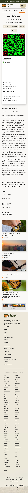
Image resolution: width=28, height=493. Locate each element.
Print (14, 30)
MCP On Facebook (9, 348)
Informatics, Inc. (14, 481)
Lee (15, 427)
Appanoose (17, 377)
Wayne (5, 464)
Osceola (17, 443)
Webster (17, 464)
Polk (5, 449)
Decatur (6, 400)
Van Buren (6, 460)
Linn (5, 429)
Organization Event (12, 484)
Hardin (16, 414)
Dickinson (17, 402)
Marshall (5, 237)
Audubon (6, 379)
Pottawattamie (18, 449)
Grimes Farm (10, 22)
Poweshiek (6, 450)
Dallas (5, 398)
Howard (6, 418)
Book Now (7, 10)
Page (5, 445)
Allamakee (6, 377)
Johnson (17, 423)
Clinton (5, 396)
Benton (16, 379)
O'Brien (5, 443)
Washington (17, 462)
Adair (5, 375)
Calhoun (6, 387)
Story (5, 456)
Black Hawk (7, 381)
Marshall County (18, 22)
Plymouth (6, 447)
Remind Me (14, 26)
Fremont (17, 408)
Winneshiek (17, 466)
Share (22, 26)
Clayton (16, 395)
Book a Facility (7, 354)
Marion (5, 435)
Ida (5, 420)
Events (22, 10)
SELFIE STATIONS (8, 364)
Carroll (16, 387)
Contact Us (7, 346)
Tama (16, 456)
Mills (5, 437)
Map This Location (9, 91)
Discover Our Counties (10, 359)
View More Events (7, 214)
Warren (6, 462)
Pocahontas (18, 447)
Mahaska (17, 433)
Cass (5, 389)
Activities (6, 361)
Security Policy (21, 484)
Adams (16, 375)
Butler (16, 385)
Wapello (17, 460)
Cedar (16, 389)
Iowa (16, 420)
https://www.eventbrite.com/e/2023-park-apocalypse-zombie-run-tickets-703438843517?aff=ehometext (14, 184)
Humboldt (17, 418)
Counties (15, 10)
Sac (5, 452)
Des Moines (7, 402)
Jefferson (6, 423)
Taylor (5, 458)
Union (16, 458)
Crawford (17, 396)
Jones (5, 425)
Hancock (6, 414)
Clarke (16, 393)
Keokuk (16, 425)
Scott (16, 452)
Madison (6, 433)
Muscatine (17, 441)
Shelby (5, 454)
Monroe (16, 439)
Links (5, 335)
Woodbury (6, 468)
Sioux (16, 454)
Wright (5, 470)
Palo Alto (17, 445)
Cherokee (17, 391)
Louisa (16, 429)
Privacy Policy (6, 484)
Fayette (6, 406)
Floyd (16, 406)
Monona (6, 439)
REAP (17, 486)
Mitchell (16, 437)
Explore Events (7, 357)
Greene (6, 410)
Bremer (6, 383)
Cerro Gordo (7, 391)
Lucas (5, 431)
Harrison (6, 416)
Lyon (16, 431)
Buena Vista (7, 385)
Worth (16, 468)
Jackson (6, 422)
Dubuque (6, 404)
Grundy (16, 410)
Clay (5, 395)
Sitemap (6, 339)
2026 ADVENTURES (8, 337)
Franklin (6, 408)
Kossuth (6, 427)
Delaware (17, 400)
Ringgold (17, 450)
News (5, 332)
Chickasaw (6, 393)
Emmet (16, 404)
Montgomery (7, 441)
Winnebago (7, 466)
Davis (16, 398)
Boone (16, 381)
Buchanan (17, 383)
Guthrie (5, 412)
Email (6, 26)
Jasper (16, 422)
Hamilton (17, 412)
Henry (16, 416)
